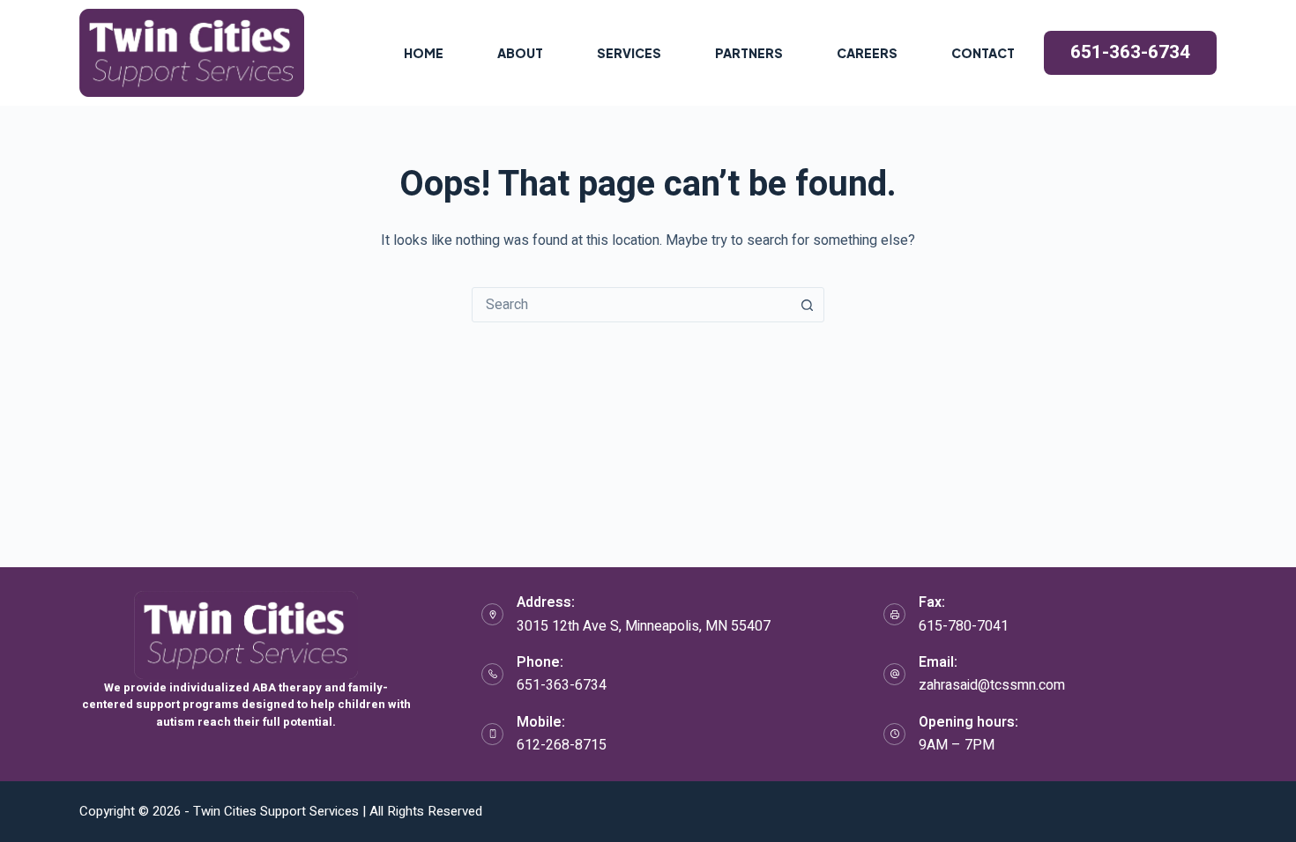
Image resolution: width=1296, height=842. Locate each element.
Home (423, 53)
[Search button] (806, 304)
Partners (749, 53)
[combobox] (631, 304)
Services (629, 53)
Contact (983, 53)
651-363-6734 (1130, 52)
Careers (867, 53)
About (520, 53)
